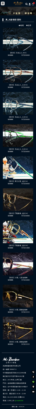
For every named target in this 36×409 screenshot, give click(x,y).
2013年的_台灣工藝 (15, 380)
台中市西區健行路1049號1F (18, 387)
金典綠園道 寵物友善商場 (17, 383)
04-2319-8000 (12, 397)
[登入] (30, 4)
